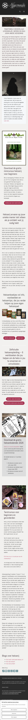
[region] (14, 710)
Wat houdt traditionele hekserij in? (14, 659)
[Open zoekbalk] (20, 12)
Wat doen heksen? (10, 662)
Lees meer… (7, 121)
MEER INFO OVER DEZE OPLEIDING (14, 403)
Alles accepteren (14, 709)
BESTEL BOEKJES (9, 338)
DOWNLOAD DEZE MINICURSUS (13, 203)
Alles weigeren (14, 717)
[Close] (26, 701)
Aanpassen (14, 713)
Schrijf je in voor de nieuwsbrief (11, 447)
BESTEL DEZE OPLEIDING (14, 399)
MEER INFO (20, 338)
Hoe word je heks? (10, 664)
